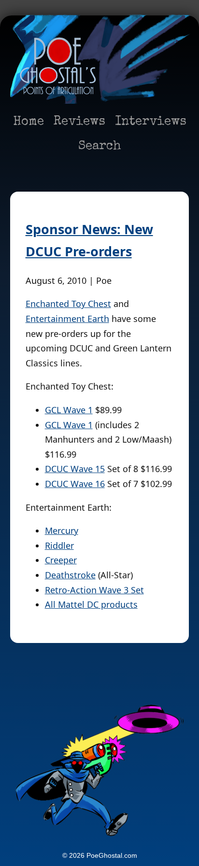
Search (99, 146)
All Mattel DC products (91, 604)
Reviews (79, 122)
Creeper (61, 560)
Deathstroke (70, 575)
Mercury (61, 530)
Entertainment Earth (67, 318)
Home (28, 122)
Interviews (150, 122)
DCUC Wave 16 (75, 483)
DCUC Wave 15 (75, 469)
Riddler (59, 545)
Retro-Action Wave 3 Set (94, 590)
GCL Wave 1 (69, 410)
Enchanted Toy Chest (68, 303)
